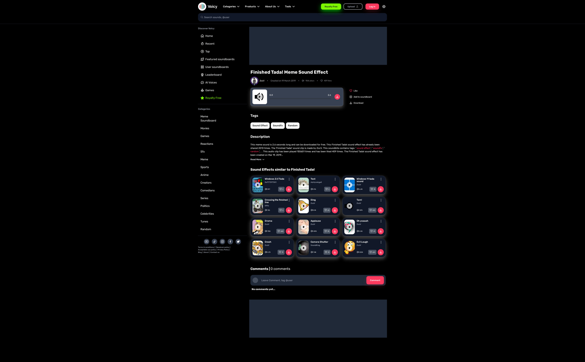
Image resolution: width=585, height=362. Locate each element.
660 (282, 231)
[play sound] (259, 97)
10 (374, 189)
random (293, 125)
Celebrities (207, 213)
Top (207, 51)
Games (209, 90)
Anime (204, 175)
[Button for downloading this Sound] (289, 189)
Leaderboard (213, 74)
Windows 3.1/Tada (274, 179)
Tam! (359, 200)
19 (282, 252)
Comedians (207, 190)
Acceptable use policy (207, 250)
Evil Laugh (362, 242)
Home (209, 36)
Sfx (202, 151)
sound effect (260, 125)
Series (204, 198)
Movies (204, 128)
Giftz (267, 206)
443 (373, 210)
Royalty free (213, 98)
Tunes (204, 221)
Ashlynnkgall (316, 182)
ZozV (359, 185)
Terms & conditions (206, 247)
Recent (209, 43)
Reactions (206, 144)
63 (328, 210)
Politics (205, 206)
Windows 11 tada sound (365, 180)
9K (328, 231)
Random (205, 229)
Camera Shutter (319, 242)
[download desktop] (337, 97)
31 (328, 252)
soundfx (278, 125)
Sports (204, 167)
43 (374, 231)
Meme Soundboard (208, 118)
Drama (268, 221)
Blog (200, 252)
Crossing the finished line (276, 201)
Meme (204, 159)
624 (373, 252)
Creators (205, 182)
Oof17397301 (271, 182)
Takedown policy (222, 247)
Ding (313, 200)
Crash (268, 242)
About (206, 252)
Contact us (215, 252)
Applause (316, 221)
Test (313, 179)
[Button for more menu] (289, 179)
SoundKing (315, 245)
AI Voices (211, 82)
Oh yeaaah (362, 221)
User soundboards (217, 67)
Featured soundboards (219, 59)
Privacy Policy (223, 250)
